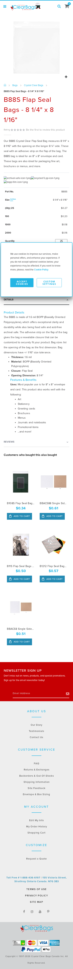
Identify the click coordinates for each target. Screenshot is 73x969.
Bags (15, 85)
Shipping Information (37, 782)
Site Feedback (36, 788)
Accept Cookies (22, 283)
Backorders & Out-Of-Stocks (36, 775)
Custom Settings (49, 283)
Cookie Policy (41, 269)
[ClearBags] (25, 6)
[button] (66, 77)
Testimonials (36, 731)
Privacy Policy (36, 895)
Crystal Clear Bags (33, 85)
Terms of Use (36, 889)
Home (5, 85)
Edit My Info (36, 820)
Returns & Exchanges (36, 769)
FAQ (36, 763)
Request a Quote (36, 858)
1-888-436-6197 (30, 877)
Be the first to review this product (45, 129)
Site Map (36, 902)
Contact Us (36, 737)
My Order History (36, 826)
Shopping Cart (36, 832)
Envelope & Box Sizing (36, 794)
